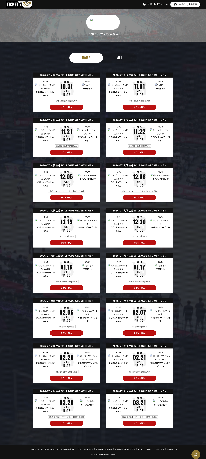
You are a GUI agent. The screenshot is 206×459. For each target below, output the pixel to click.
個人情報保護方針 (68, 449)
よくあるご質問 (158, 449)
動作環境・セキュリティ (49, 449)
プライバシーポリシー (85, 449)
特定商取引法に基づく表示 (125, 449)
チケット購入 (66, 107)
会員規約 (99, 449)
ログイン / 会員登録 (188, 4)
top (196, 455)
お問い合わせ (172, 449)
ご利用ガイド (34, 449)
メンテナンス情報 (144, 449)
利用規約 (108, 449)
